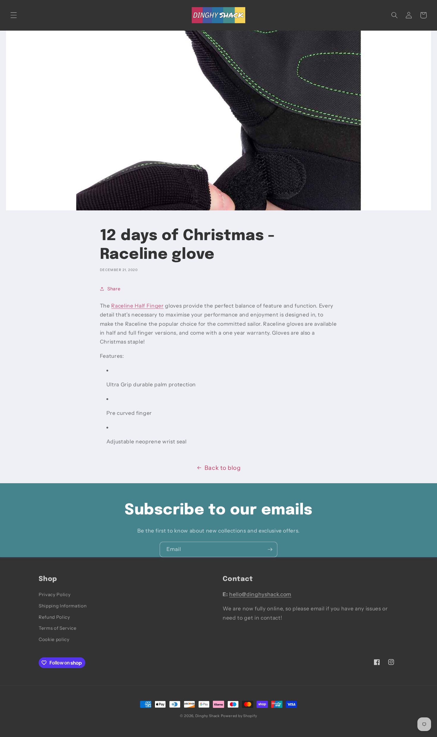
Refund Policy (54, 617)
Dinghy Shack (207, 716)
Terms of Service (58, 628)
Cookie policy (54, 639)
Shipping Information (63, 606)
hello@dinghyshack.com (260, 594)
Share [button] (113, 289)
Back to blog (223, 467)
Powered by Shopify (239, 716)
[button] (14, 15)
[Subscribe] (270, 549)
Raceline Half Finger (137, 306)
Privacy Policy (54, 594)
